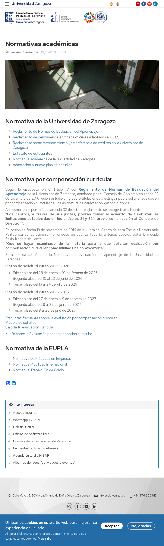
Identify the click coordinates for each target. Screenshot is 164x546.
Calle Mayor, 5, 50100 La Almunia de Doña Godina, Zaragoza (51, 495)
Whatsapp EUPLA (26, 420)
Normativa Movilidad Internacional (40, 364)
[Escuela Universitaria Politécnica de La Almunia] (25, 18)
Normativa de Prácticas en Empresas (42, 358)
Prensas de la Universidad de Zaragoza (42, 441)
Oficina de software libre (31, 434)
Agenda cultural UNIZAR (31, 455)
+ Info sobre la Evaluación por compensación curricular (48, 333)
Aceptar (112, 526)
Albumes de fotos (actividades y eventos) (44, 463)
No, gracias (141, 526)
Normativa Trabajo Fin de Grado (38, 370)
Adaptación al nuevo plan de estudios (42, 165)
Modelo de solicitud (20, 322)
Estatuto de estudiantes (32, 153)
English (117, 4)
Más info (44, 538)
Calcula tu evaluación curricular (29, 327)
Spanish (111, 4)
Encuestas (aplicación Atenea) (35, 448)
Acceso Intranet (25, 413)
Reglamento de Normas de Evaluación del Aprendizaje (55, 131)
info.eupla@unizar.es (112, 495)
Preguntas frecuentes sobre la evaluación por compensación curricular (61, 318)
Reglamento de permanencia (36, 137)
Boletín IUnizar (23, 427)
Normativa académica (30, 159)
